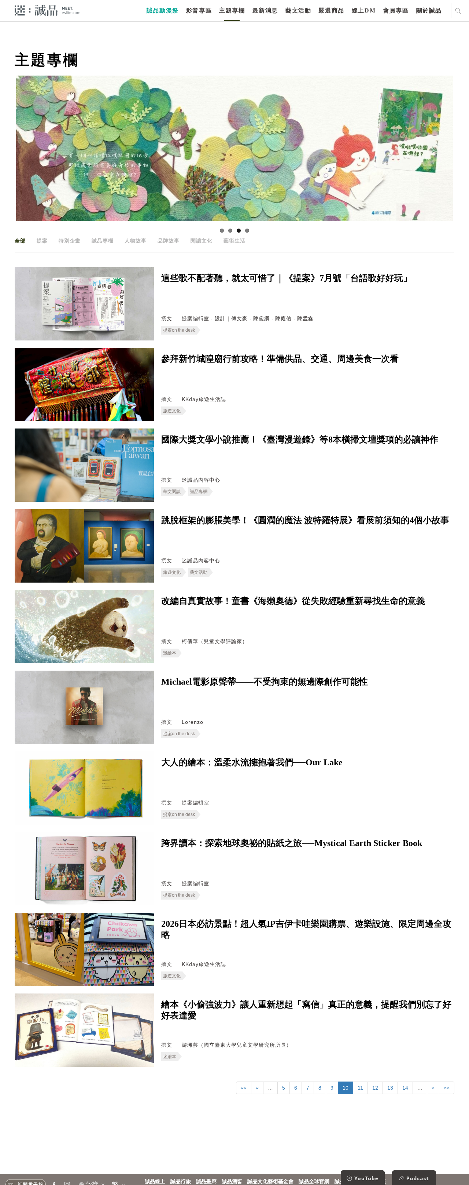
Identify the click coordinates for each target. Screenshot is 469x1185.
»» (447, 1088)
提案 (42, 241)
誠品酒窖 (232, 1181)
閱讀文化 (202, 241)
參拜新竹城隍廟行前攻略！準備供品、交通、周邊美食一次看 (280, 359)
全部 (20, 241)
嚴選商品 (331, 10)
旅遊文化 (172, 410)
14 (405, 1088)
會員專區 (396, 10)
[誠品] (47, 10)
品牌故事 (169, 241)
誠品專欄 (103, 241)
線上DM (364, 10)
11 (360, 1088)
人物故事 (136, 241)
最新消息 (265, 10)
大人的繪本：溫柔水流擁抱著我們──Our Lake (252, 762)
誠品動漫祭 (163, 10)
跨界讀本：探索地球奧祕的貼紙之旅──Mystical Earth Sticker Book (291, 843)
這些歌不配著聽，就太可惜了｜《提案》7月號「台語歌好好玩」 (286, 278)
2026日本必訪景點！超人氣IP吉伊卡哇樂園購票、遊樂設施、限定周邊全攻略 (306, 929)
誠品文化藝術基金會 (270, 1181)
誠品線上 (155, 1181)
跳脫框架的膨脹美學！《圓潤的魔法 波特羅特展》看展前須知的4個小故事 (305, 520)
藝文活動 (298, 10)
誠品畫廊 (206, 1181)
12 (375, 1088)
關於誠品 (429, 10)
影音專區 (199, 10)
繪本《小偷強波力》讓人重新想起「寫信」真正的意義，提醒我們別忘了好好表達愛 (306, 1010)
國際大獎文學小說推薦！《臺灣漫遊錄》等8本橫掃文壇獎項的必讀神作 (299, 439)
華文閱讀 (172, 491)
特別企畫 (70, 241)
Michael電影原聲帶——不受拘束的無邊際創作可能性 (264, 681)
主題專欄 (232, 10)
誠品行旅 (180, 1181)
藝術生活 (234, 241)
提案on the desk (179, 330)
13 (390, 1088)
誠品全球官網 (314, 1181)
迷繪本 (169, 653)
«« (244, 1088)
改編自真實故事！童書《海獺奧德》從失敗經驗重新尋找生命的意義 (293, 601)
